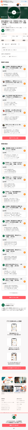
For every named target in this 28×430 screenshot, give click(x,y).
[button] (14, 12)
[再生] (25, 69)
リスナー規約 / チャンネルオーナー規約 (7, 402)
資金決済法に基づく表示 (5, 409)
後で (14, 428)
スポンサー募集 (19, 404)
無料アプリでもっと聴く (14, 138)
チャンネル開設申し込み (21, 400)
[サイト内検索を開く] (20, 5)
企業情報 (2, 400)
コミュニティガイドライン (5, 406)
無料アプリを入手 (14, 425)
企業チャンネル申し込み (21, 402)
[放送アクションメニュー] (19, 44)
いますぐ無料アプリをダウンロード (14, 367)
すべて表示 (25, 34)
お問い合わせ (19, 409)
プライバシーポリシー (4, 404)
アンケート (18, 406)
